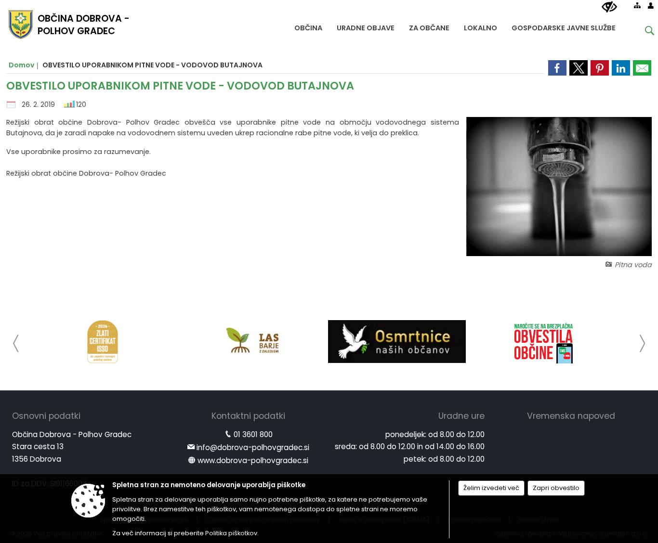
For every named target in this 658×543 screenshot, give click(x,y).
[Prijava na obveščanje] (543, 341)
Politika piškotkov (231, 533)
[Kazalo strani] (637, 5)
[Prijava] (650, 5)
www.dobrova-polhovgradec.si (252, 460)
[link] (557, 68)
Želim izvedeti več (491, 487)
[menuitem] (308, 25)
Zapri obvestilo (556, 487)
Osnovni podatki (46, 416)
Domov (21, 65)
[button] (16, 343)
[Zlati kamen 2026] (102, 341)
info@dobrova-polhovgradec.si (253, 447)
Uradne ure (461, 416)
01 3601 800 (253, 434)
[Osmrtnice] (397, 341)
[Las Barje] (250, 341)
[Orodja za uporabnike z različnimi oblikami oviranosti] (609, 7)
